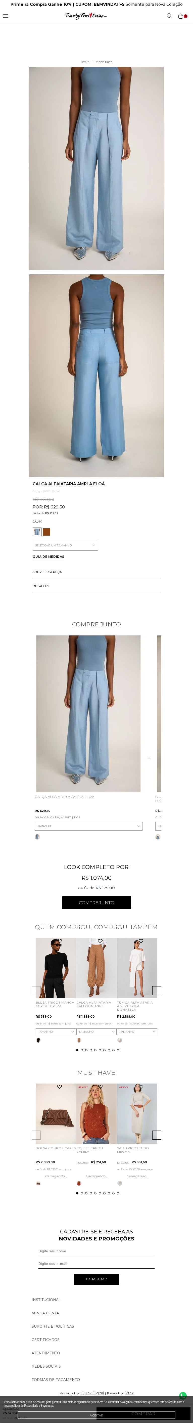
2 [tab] (82, 1050)
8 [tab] (109, 1050)
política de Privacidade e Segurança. (32, 1405)
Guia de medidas (48, 556)
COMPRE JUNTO (96, 902)
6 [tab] (100, 1050)
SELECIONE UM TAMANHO (53, 545)
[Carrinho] (182, 16)
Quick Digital (92, 1393)
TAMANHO (44, 826)
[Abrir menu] (5, 16)
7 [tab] (104, 1050)
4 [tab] (91, 1050)
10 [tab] (118, 1050)
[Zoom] (97, 169)
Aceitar (96, 1415)
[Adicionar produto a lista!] (59, 941)
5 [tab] (95, 1050)
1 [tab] (77, 1050)
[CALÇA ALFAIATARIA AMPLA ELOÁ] (46, 532)
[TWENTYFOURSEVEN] (85, 62)
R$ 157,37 (51, 513)
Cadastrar (96, 1279)
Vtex (129, 1393)
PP (81, 989)
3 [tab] (86, 1050)
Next (156, 990)
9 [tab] (113, 1050)
